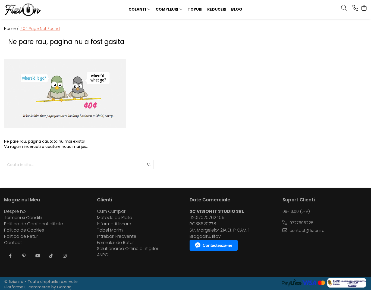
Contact (13, 243)
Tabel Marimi (110, 230)
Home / (12, 28)
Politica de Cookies (24, 230)
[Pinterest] (23, 256)
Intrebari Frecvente (116, 236)
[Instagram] (64, 256)
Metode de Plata (114, 218)
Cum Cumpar (111, 211)
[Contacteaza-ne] (355, 8)
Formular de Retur (115, 243)
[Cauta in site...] (344, 8)
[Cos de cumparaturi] (364, 8)
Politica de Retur (21, 236)
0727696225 (300, 223)
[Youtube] (37, 256)
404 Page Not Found (40, 28)
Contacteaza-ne (217, 245)
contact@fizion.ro (306, 230)
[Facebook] (10, 256)
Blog (236, 9)
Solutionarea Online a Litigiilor (127, 249)
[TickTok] (51, 256)
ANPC (102, 255)
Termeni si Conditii (23, 218)
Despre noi (15, 211)
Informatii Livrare (114, 224)
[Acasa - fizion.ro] (37, 9)
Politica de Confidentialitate (33, 224)
